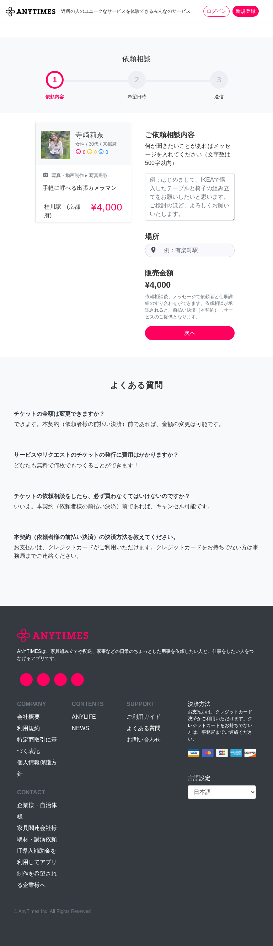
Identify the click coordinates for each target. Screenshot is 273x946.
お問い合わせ (144, 740)
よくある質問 (144, 728)
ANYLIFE (84, 717)
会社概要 (28, 717)
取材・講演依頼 (37, 839)
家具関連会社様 (37, 828)
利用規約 (28, 728)
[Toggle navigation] (263, 11)
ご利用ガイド (144, 717)
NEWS (80, 728)
